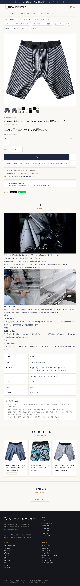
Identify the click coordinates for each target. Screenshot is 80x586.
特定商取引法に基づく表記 (49, 555)
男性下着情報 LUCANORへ (11, 529)
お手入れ (6, 563)
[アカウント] (66, 8)
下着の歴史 (7, 568)
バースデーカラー (46, 535)
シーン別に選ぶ (45, 531)
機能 (5, 558)
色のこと (6, 555)
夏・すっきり (34, 28)
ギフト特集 (44, 533)
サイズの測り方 (8, 560)
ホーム (43, 521)
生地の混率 (7, 553)
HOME (5, 14)
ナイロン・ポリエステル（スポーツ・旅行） (17, 24)
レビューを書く (40, 499)
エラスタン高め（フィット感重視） (42, 24)
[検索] (62, 8)
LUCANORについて (46, 523)
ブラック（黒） (27, 19)
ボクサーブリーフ (59, 24)
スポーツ (24, 28)
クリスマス (16, 28)
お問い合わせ (45, 548)
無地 (69, 24)
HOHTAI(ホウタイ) (14, 14)
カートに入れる (36, 157)
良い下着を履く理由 (9, 545)
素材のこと (7, 550)
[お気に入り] (73, 157)
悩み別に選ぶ (45, 528)
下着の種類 (7, 548)
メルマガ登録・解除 (47, 563)
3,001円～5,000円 (14, 19)
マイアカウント (45, 550)
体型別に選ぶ (45, 526)
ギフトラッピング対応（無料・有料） (54, 2)
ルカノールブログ (46, 560)
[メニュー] (74, 7)
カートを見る (45, 553)
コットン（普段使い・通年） (42, 19)
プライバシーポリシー (47, 558)
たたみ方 (6, 565)
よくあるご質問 (45, 545)
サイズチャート (72, 138)
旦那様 (7, 28)
